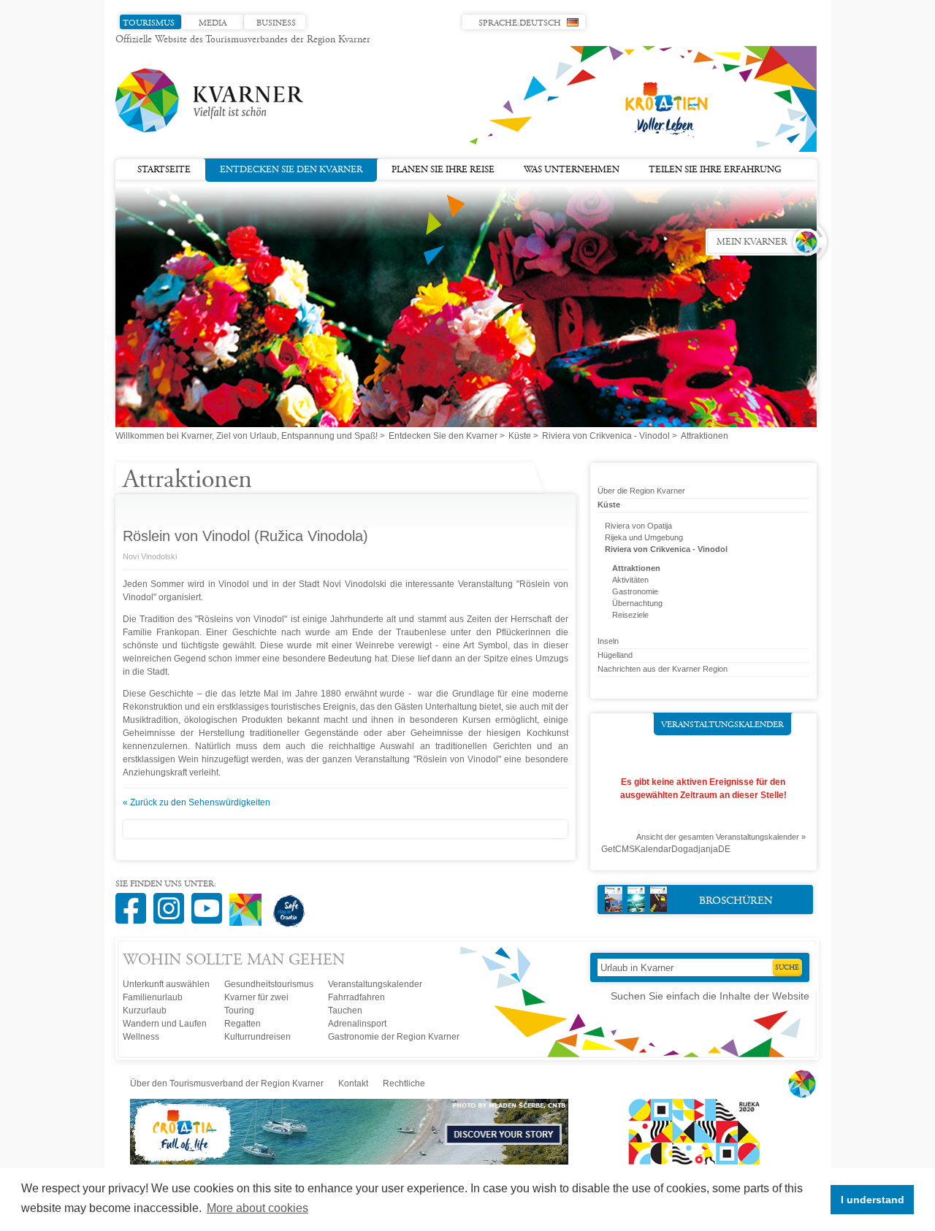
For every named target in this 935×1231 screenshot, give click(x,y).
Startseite (164, 170)
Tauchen (345, 1010)
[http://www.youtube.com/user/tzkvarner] (210, 900)
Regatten (242, 1024)
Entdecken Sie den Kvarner (291, 170)
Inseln (608, 641)
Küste (519, 436)
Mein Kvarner (752, 242)
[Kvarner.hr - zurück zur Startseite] (210, 101)
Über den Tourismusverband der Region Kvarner (227, 1083)
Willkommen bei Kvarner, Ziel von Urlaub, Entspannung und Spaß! (246, 436)
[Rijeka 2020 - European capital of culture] (687, 1162)
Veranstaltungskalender (722, 725)
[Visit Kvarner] (249, 903)
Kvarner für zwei (256, 997)
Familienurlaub (153, 997)
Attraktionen (636, 568)
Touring (239, 1010)
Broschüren (736, 901)
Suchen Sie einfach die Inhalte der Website (710, 996)
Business (276, 23)
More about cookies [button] (257, 1208)
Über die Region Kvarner (641, 490)
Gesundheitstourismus (268, 984)
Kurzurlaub (145, 1010)
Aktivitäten (630, 579)
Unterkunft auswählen (166, 984)
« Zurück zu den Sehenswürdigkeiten (196, 802)
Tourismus (149, 23)
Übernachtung (637, 603)
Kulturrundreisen (257, 1037)
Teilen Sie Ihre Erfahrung (715, 170)
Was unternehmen (571, 170)
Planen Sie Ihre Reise (443, 170)
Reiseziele (630, 614)
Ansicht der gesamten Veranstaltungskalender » (721, 836)
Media (212, 23)
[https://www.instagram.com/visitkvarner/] (172, 900)
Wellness (141, 1037)
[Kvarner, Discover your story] (350, 1162)
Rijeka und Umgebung (644, 537)
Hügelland (615, 655)
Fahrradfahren (356, 997)
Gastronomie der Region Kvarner (393, 1037)
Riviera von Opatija (638, 525)
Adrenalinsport (357, 1024)
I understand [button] (872, 1199)
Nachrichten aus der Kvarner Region (663, 668)
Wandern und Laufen (165, 1024)
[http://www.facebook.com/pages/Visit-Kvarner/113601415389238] (134, 900)
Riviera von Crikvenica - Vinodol (606, 436)
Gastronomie (635, 591)
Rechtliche (404, 1083)
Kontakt (353, 1083)
